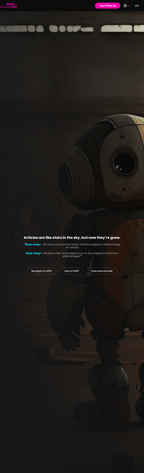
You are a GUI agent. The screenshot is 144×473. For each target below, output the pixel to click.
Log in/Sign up (107, 5)
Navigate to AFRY (41, 270)
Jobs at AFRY (71, 270)
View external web (102, 270)
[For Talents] (8, 5)
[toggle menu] (136, 5)
